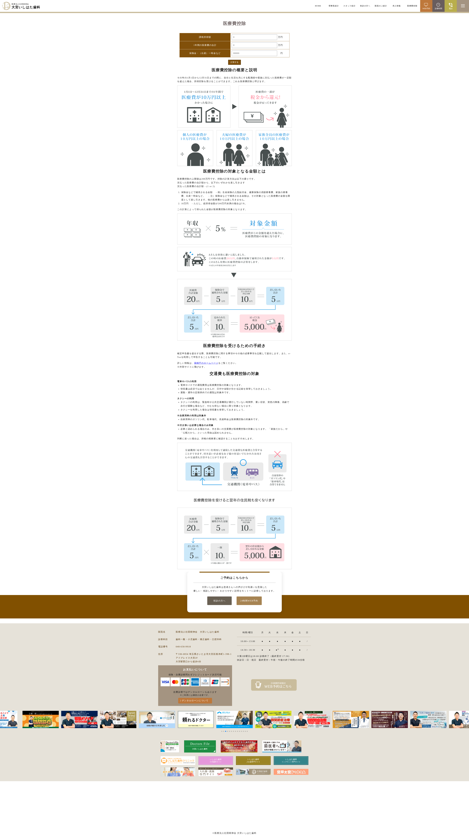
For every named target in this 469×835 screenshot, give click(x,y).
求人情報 (397, 6)
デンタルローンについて (195, 700)
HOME (318, 6)
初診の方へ (365, 6)
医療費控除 (412, 6)
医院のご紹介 (381, 6)
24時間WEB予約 (249, 601)
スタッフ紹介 (349, 6)
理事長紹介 (334, 6)
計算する (234, 62)
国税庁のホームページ (206, 363)
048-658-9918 (183, 646)
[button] (221, 731)
